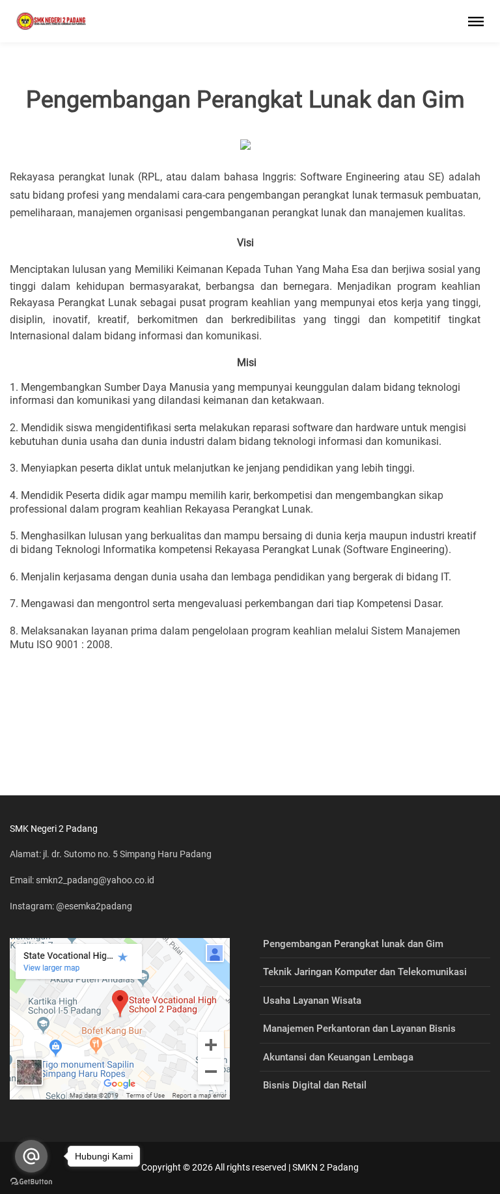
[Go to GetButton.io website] (31, 1181)
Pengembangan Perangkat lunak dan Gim (353, 944)
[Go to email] (31, 1156)
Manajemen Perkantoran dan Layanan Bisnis (359, 1028)
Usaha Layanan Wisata (312, 1000)
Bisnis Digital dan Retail (315, 1085)
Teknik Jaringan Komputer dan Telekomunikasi (365, 972)
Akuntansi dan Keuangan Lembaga (338, 1057)
